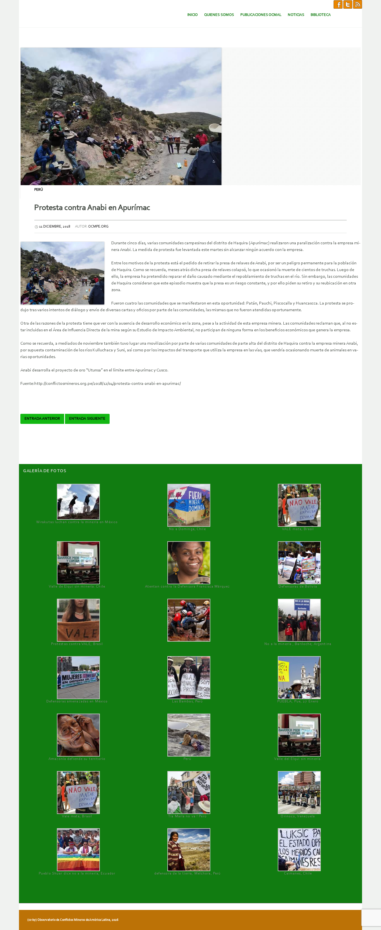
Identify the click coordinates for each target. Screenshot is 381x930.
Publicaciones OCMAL (260, 15)
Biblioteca (321, 15)
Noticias (296, 15)
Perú (38, 190)
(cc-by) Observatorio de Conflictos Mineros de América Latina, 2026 (72, 920)
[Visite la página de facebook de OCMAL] (338, 4)
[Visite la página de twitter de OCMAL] (347, 4)
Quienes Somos (219, 15)
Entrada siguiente (87, 419)
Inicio (192, 15)
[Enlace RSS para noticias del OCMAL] (357, 4)
